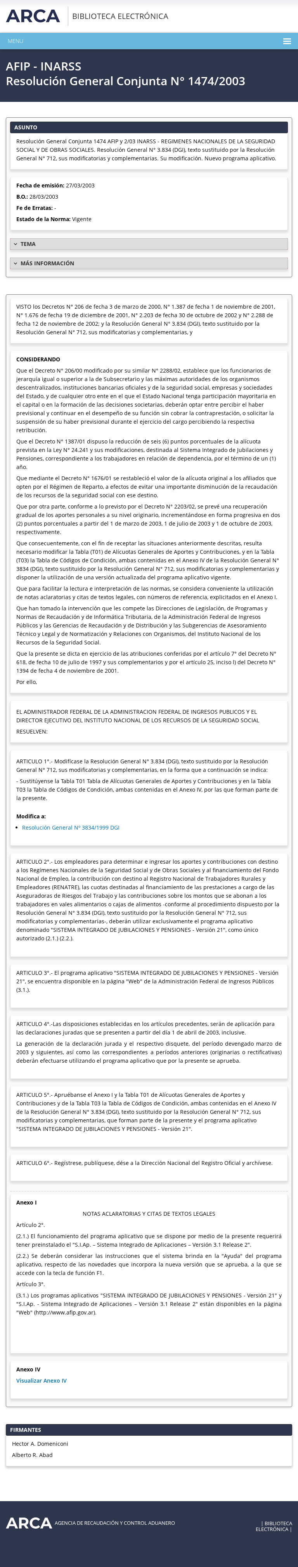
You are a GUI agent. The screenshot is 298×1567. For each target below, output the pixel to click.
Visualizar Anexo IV (41, 1380)
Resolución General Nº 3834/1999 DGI (71, 827)
